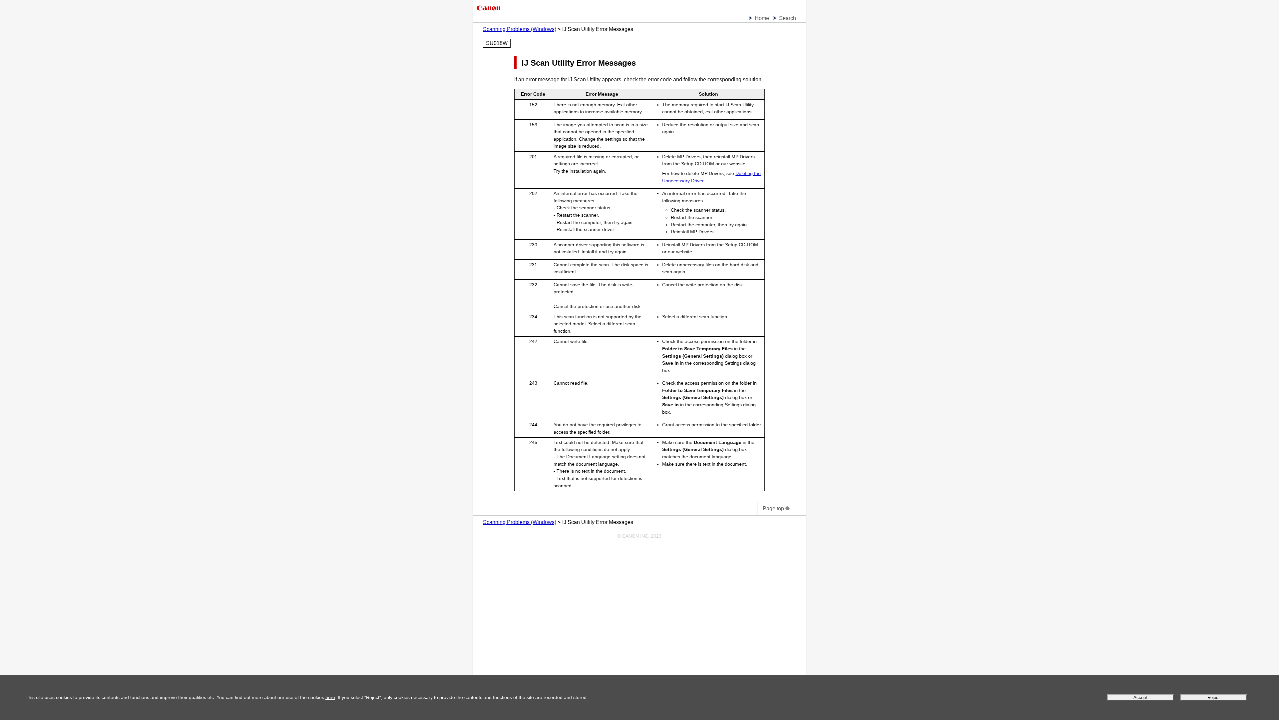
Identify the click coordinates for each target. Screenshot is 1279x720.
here (330, 697)
